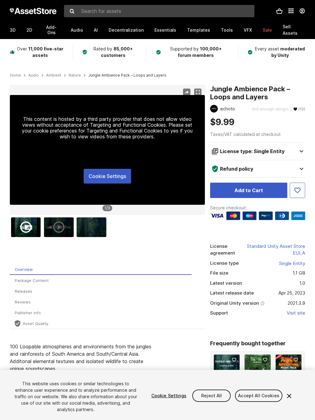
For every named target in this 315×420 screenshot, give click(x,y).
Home (15, 75)
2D (29, 30)
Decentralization (126, 30)
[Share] (186, 92)
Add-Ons (51, 30)
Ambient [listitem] (53, 75)
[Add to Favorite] (297, 190)
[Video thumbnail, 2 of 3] (60, 227)
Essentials (165, 30)
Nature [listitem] (75, 75)
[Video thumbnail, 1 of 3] (27, 227)
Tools (227, 30)
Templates (198, 30)
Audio (77, 30)
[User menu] (302, 11)
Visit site (296, 313)
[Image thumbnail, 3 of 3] (93, 227)
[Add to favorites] (234, 359)
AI (96, 30)
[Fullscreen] (197, 92)
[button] (279, 11)
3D (13, 30)
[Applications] (291, 10)
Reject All (211, 395)
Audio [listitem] (33, 75)
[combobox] (159, 11)
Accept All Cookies (258, 395)
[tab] (101, 269)
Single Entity (292, 263)
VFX (248, 30)
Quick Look (230, 366)
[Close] (289, 396)
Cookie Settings (107, 176)
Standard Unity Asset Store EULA (276, 249)
